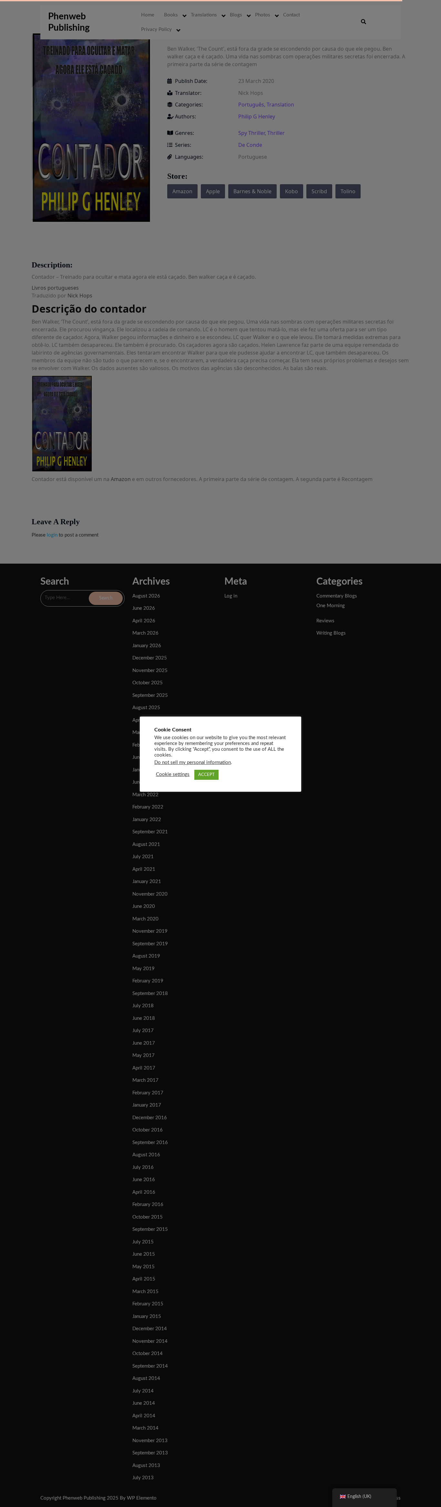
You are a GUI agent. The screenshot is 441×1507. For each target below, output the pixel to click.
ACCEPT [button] (206, 775)
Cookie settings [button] (173, 774)
